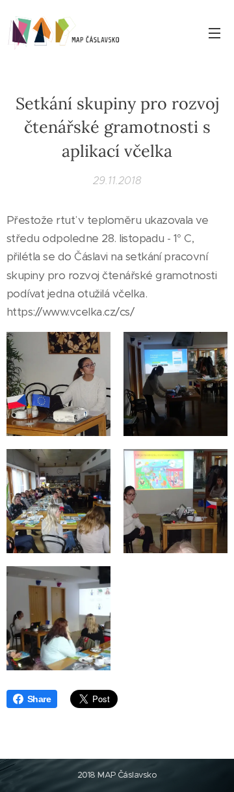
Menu (215, 33)
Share (39, 699)
